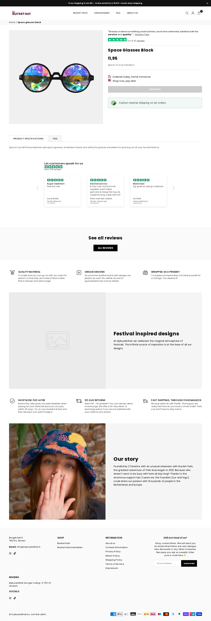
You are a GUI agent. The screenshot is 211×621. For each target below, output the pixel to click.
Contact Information (117, 547)
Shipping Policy (114, 559)
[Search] (187, 13)
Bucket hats (80, 12)
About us (110, 543)
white (90, 147)
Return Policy (113, 555)
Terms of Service (115, 564)
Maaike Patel (142, 34)
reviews (141, 40)
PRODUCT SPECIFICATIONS (28, 138)
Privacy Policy (113, 551)
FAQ (118, 12)
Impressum (112, 568)
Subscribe (189, 563)
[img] (107, 167)
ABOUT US (132, 12)
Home (12, 22)
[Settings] (193, 13)
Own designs (101, 12)
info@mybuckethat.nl (28, 546)
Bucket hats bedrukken (70, 547)
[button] (199, 13)
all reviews (105, 248)
